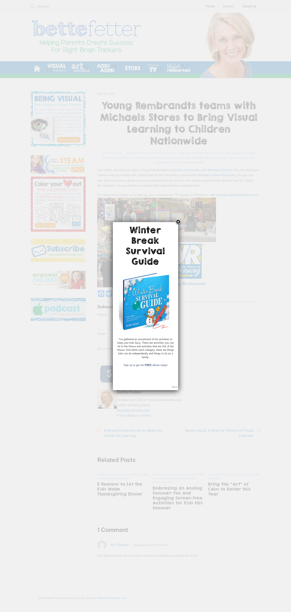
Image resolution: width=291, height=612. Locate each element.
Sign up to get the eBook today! (146, 365)
